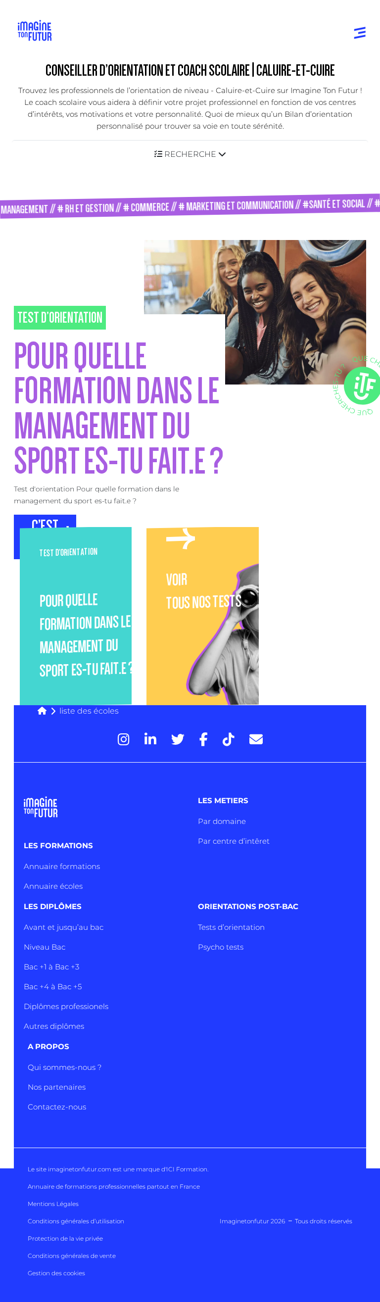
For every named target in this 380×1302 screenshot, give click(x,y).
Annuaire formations (62, 866)
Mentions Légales (53, 1203)
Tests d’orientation (231, 927)
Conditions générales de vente (72, 1255)
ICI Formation (186, 1169)
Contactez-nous (57, 1106)
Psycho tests (220, 947)
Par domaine (222, 821)
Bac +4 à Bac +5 (53, 986)
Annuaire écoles (53, 886)
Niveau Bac (44, 947)
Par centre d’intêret (234, 841)
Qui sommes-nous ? (64, 1067)
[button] (190, 154)
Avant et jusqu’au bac (63, 927)
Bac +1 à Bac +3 (51, 966)
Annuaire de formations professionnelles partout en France (114, 1186)
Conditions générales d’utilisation (76, 1221)
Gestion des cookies (56, 1273)
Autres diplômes (54, 1026)
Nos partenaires (57, 1087)
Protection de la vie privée (65, 1238)
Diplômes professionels (66, 1006)
